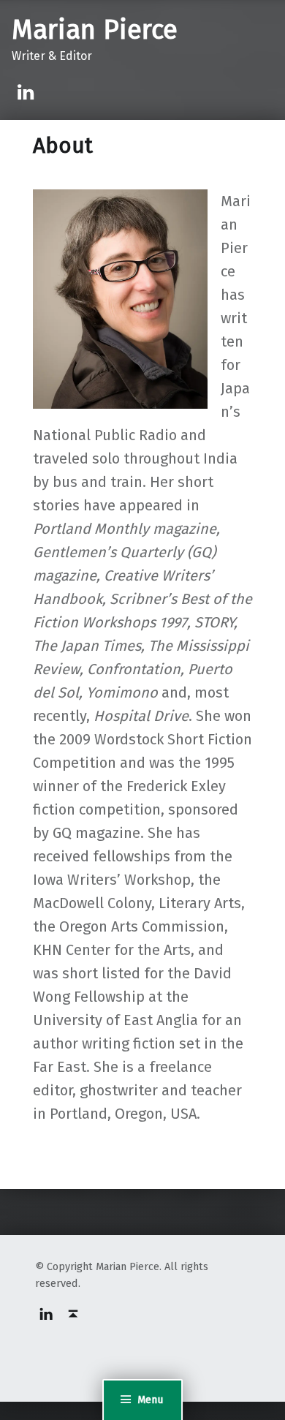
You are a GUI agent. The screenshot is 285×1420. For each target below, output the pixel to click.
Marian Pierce (95, 30)
